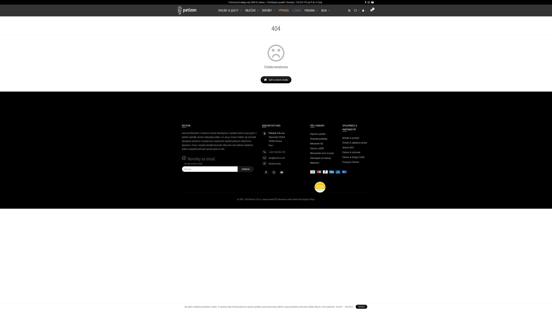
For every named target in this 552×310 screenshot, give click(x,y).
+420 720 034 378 (277, 152)
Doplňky (267, 10)
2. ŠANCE (296, 10)
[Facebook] (266, 172)
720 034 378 (301, 2)
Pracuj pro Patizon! (350, 162)
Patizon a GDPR (317, 148)
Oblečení (250, 10)
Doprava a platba (317, 133)
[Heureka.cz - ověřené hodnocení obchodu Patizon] (320, 186)
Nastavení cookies (285, 199)
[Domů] (187, 10)
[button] (371, 10)
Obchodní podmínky (318, 138)
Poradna (310, 10)
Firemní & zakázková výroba (354, 142)
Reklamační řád (316, 143)
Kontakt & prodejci (350, 138)
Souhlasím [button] (361, 307)
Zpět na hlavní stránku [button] (278, 79)
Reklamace (314, 162)
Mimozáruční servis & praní (322, 153)
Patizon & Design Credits (353, 157)
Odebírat (246, 169)
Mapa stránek (268, 199)
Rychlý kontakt (275, 163)
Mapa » (271, 145)
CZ (357, 11)
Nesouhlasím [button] (349, 307)
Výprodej (283, 10)
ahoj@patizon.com (277, 157)
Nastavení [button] (339, 307)
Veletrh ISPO (348, 147)
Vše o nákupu (317, 125)
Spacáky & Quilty (228, 10)
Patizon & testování (351, 152)
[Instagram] (273, 172)
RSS (275, 199)
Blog (324, 10)
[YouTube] (281, 172)
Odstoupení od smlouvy (320, 158)
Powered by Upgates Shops (304, 199)
